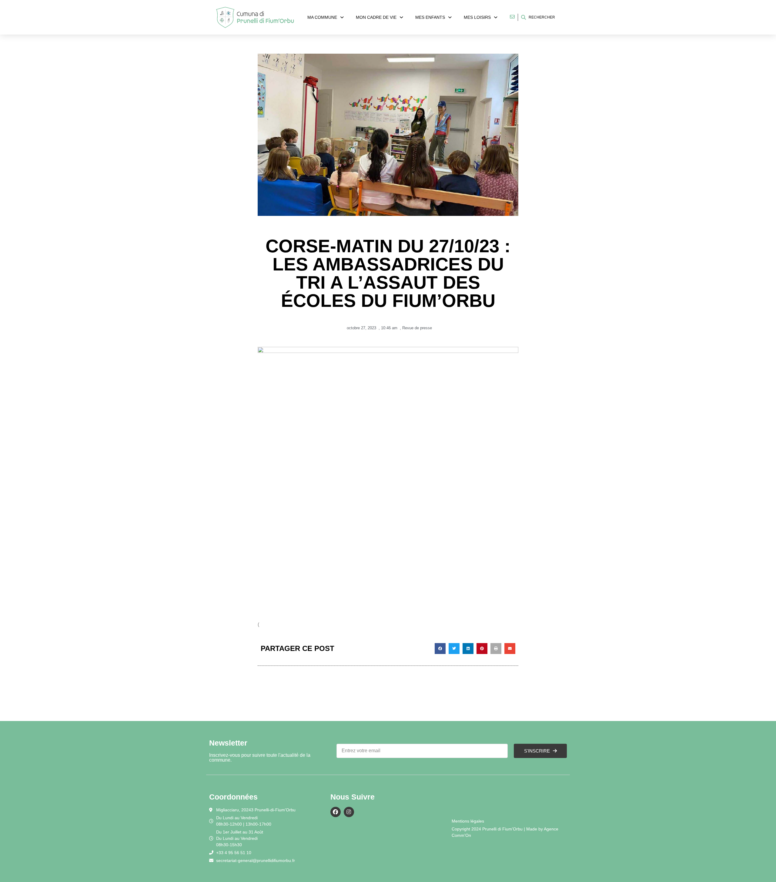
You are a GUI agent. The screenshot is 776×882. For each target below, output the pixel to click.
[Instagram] (349, 812)
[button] (440, 648)
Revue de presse (417, 328)
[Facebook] (335, 812)
